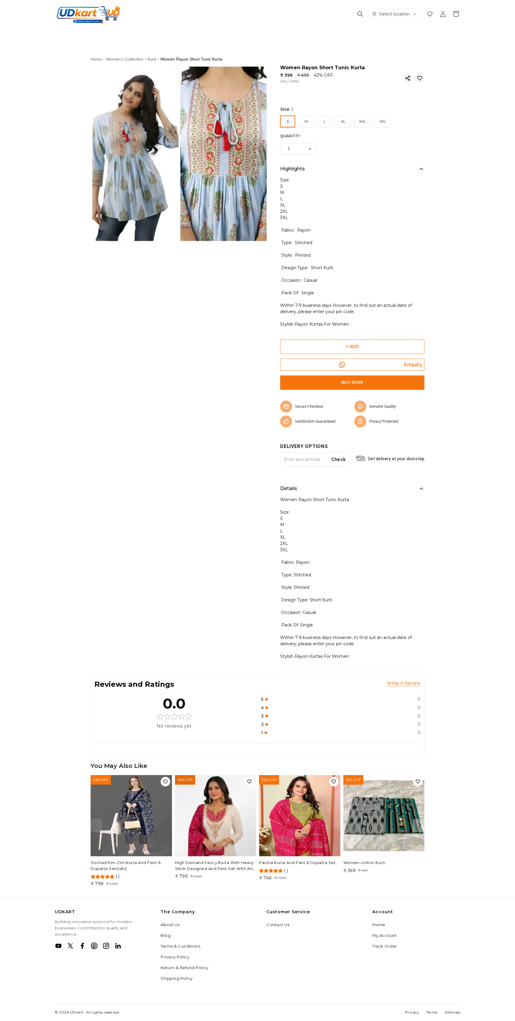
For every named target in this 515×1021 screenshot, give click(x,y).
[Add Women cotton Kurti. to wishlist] (418, 781)
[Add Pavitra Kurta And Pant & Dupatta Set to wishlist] (334, 781)
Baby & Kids (401, 34)
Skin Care (122, 34)
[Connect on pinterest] (94, 945)
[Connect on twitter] (70, 945)
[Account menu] (443, 14)
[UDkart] (88, 14)
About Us (170, 924)
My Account (384, 935)
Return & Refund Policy (184, 967)
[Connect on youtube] (58, 945)
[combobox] (298, 149)
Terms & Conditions (180, 946)
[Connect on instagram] (106, 945)
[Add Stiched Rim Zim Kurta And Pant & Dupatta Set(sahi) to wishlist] (165, 781)
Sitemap (452, 1012)
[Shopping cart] (456, 14)
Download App (72, 47)
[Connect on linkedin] (118, 945)
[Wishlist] (430, 14)
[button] (407, 78)
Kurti (152, 59)
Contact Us (277, 924)
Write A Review (404, 683)
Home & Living (283, 34)
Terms (432, 1012)
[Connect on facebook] (82, 945)
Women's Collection (78, 34)
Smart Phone (362, 34)
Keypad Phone (207, 34)
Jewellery (246, 34)
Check (339, 459)
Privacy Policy (175, 956)
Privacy (412, 1012)
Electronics (324, 34)
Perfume (435, 34)
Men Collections (162, 34)
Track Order (384, 946)
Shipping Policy (177, 978)
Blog (165, 935)
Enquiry (413, 364)
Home (96, 59)
